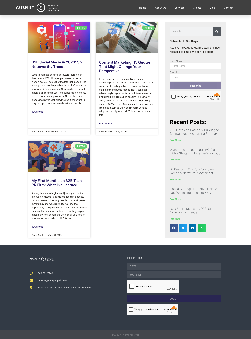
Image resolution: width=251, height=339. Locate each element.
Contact (228, 7)
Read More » (38, 112)
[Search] (217, 31)
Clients (197, 7)
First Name (176, 61)
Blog (212, 7)
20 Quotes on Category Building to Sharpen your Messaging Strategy (194, 132)
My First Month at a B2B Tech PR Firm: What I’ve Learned (57, 183)
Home (142, 7)
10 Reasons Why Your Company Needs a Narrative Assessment (192, 171)
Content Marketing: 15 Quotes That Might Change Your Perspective (125, 66)
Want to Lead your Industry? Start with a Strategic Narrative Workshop (195, 151)
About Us (160, 7)
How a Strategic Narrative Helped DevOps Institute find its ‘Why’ (193, 190)
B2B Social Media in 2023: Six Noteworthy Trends (57, 64)
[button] (174, 228)
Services (179, 7)
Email (173, 72)
